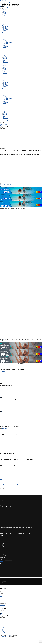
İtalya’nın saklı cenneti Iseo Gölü (7, 453)
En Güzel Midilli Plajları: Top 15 (6, 385)
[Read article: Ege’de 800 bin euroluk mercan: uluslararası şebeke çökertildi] (21, 444)
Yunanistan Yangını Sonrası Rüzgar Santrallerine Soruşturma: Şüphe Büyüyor (16, 527)
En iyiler (4, 13)
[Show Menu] (0, 123)
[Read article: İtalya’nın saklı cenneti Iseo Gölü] (21, 450)
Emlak (4, 24)
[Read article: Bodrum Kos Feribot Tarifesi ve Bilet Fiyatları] (21, 462)
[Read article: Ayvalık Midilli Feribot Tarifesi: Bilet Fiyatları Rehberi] (21, 518)
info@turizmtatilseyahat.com (4, 500)
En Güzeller (5, 35)
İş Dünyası (4, 23)
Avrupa (6, 41)
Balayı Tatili (5, 30)
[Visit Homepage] (10, 5)
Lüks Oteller (5, 17)
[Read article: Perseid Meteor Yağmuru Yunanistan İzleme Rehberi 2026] (21, 432)
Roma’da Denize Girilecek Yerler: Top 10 (8, 399)
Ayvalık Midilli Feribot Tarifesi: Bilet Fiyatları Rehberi (11, 521)
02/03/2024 (1, 157)
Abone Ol (2, 6)
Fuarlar (4, 15)
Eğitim (4, 45)
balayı (4, 339)
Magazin (3, 49)
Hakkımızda (3, 579)
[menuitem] (22, 2)
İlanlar (4, 61)
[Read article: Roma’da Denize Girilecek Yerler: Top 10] (21, 392)
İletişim (3, 582)
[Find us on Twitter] (0, 505)
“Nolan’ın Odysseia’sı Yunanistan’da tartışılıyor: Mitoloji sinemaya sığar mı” (16, 533)
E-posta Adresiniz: (2, 560)
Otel (3, 16)
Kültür (2, 44)
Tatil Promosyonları (6, 29)
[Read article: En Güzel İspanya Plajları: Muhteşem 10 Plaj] (21, 405)
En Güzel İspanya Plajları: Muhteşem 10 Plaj (9, 412)
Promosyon (5, 57)
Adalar (1, 383)
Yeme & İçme (5, 58)
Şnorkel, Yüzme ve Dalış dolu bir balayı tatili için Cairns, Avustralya (12, 484)
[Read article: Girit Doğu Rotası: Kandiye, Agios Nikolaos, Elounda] (21, 438)
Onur (3, 156)
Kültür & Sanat (5, 46)
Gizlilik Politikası (4, 581)
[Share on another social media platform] (0, 186)
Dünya (4, 10)
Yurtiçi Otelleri (5, 75)
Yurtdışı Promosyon (6, 54)
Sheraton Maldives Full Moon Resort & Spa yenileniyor (10, 492)
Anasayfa (3, 7)
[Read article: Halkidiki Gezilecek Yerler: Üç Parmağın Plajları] (21, 469)
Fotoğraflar (4, 50)
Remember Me (3, 594)
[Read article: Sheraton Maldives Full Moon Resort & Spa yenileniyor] (21, 475)
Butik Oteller (5, 20)
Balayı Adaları (5, 37)
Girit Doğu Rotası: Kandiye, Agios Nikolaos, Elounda (11, 440)
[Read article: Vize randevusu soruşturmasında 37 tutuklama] (21, 512)
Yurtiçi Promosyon (6, 55)
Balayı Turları (5, 555)
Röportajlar (5, 53)
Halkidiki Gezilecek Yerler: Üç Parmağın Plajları (10, 471)
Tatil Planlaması (5, 26)
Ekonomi (3, 22)
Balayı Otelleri (5, 19)
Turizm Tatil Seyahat (5, 584)
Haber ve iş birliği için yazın (4, 502)
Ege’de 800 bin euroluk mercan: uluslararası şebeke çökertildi (13, 447)
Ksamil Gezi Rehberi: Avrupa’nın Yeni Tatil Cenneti (11, 426)
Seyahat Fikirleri (5, 43)
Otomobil (4, 56)
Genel (2, 52)
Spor (2, 32)
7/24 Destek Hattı (5, 62)
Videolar (4, 59)
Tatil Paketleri (5, 28)
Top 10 (4, 36)
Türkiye (4, 11)
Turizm (3, 8)
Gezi (4, 39)
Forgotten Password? (3, 598)
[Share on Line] (0, 185)
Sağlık (2, 51)
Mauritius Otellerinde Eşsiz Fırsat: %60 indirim (8, 493)
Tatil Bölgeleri (5, 27)
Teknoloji (4, 12)
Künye (3, 580)
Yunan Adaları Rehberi (8, 42)
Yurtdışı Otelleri (5, 18)
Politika (3, 33)
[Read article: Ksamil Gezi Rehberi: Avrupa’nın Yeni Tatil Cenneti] (21, 419)
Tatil (2, 25)
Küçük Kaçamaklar (6, 31)
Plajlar (4, 38)
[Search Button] (7, 7)
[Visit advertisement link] (16, 136)
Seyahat (3, 34)
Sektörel (3, 14)
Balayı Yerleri (7, 158)
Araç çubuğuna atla (3, 0)
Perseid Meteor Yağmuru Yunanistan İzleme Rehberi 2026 (12, 434)
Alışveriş (3, 21)
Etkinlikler (4, 48)
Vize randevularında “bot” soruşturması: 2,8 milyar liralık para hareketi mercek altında (18, 459)
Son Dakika (5, 9)
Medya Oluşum (20, 583)
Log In (2, 606)
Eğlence (4, 47)
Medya (4, 60)
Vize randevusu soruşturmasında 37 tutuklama (8, 490)
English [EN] (3, 632)
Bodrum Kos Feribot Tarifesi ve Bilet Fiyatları (9, 465)
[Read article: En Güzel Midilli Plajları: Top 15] (21, 378)
